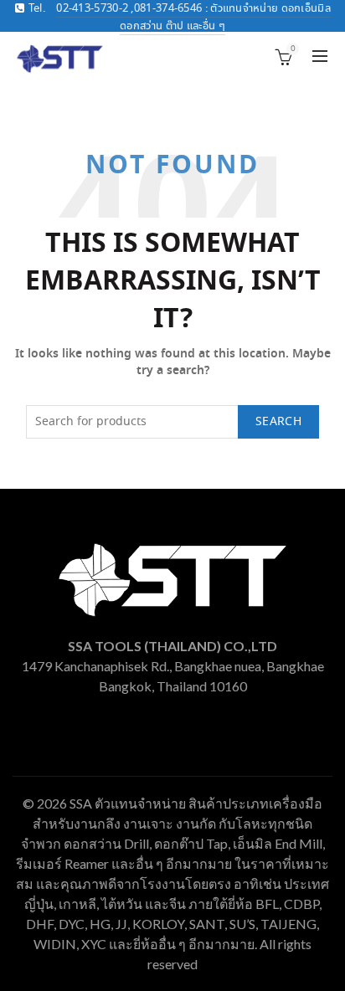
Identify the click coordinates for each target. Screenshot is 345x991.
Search (278, 421)
